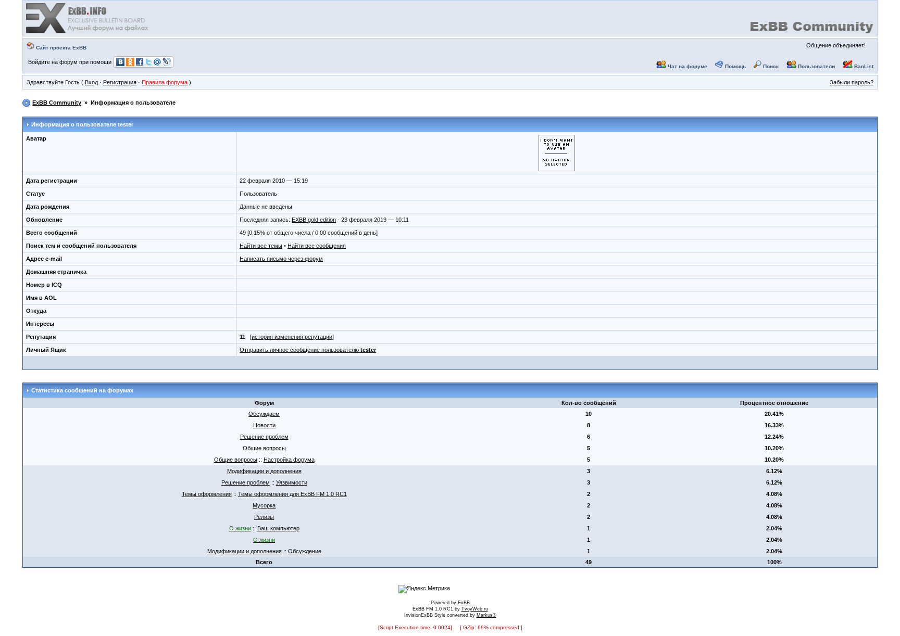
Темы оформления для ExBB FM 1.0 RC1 (292, 494)
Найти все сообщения (317, 246)
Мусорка (264, 505)
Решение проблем (264, 437)
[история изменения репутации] (292, 337)
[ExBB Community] (88, 32)
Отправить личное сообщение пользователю (308, 350)
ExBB (464, 602)
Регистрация (119, 82)
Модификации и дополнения (264, 471)
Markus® (486, 615)
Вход (91, 82)
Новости (264, 425)
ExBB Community (56, 102)
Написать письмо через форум (281, 259)
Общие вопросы (264, 448)
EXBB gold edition (314, 220)
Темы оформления (207, 494)
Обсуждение (304, 551)
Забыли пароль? (851, 82)
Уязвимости (291, 482)
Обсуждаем (264, 414)
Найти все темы (261, 246)
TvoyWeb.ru (474, 609)
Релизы (264, 517)
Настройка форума (289, 459)
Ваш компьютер (278, 528)
